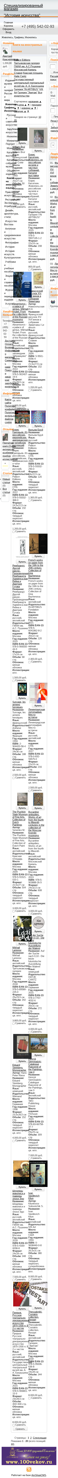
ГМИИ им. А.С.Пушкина (27, 66)
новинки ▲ (27, 108)
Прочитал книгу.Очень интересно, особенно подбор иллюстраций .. (10, 453)
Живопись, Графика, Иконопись (19, 37)
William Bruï (18, 147)
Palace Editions (22, 60)
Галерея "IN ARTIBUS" (26, 89)
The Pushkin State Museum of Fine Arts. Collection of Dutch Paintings (20, 818)
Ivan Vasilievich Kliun (33, 1196)
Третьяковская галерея (27, 63)
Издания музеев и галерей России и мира (6, 90)
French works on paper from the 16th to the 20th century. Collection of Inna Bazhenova (35, 568)
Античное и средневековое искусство (6, 233)
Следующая (39, 1438)
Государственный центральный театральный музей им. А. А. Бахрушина (29, 82)
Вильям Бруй (35, 430)
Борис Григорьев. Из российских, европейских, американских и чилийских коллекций (20, 437)
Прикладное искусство (6, 194)
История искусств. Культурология (6, 254)
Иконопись (7, 136)
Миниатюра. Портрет (7, 142)
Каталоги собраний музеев (7, 163)
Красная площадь (33, 73)
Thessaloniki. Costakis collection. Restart (35, 1316)
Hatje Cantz (20, 76)
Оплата (9, 344)
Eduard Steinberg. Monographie (19, 1068)
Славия (18, 73)
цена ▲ (22, 104)
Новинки (8, 43)
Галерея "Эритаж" (27, 92)
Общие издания (7, 172)
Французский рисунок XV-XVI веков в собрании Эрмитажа (35, 296)
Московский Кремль (25, 69)
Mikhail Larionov (16, 949)
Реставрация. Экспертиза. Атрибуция (6, 202)
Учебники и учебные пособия (6, 267)
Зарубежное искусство (7, 131)
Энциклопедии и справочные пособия (6, 281)
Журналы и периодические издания (6, 295)
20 (15, 120)
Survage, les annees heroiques (19, 704)
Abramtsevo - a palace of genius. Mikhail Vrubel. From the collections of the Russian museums (20, 311)
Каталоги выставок (7, 154)
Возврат (9, 347)
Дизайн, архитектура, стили (6, 213)
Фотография (6, 242)
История (6, 247)
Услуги (6, 303)
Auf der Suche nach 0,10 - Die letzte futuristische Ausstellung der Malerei (36, 942)
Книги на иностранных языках (7, 183)
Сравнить (20, 1429)
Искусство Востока (6, 223)
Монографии (7, 148)
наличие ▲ (20, 111)
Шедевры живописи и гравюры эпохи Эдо (18, 1195)
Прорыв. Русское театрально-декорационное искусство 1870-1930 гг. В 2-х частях (20, 1320)
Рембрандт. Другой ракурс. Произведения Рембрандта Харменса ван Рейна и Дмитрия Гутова (20, 576)
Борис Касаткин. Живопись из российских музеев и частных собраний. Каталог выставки (35, 165)
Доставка (10, 341)
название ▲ (35, 101)
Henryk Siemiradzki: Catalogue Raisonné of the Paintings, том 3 (35, 1065)
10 (40, 117)
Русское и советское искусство (7, 120)
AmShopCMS (38, 1475)
